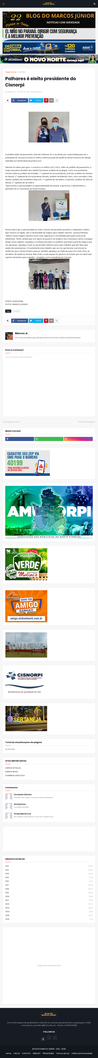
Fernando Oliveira (23, 794)
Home (8, 1053)
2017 (49, 885)
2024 (49, 911)
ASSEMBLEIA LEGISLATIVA (15, 775)
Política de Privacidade (82, 1053)
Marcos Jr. (21, 333)
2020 (49, 896)
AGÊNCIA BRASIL (11, 771)
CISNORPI (21, 72)
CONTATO (26, 1053)
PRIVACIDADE (48, 1053)
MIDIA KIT (37, 1053)
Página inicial (10, 72)
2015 (49, 877)
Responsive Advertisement (49, 965)
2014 (49, 873)
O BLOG (16, 1053)
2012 (49, 866)
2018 (49, 889)
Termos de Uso (63, 1053)
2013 (49, 870)
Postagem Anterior (12, 422)
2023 (49, 908)
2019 (49, 892)
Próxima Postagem (86, 422)
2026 (49, 919)
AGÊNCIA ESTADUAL (13, 768)
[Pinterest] (46, 100)
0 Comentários (35, 92)
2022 (49, 904)
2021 (49, 900)
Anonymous (20, 804)
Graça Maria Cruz (22, 814)
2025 (49, 915)
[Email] (51, 100)
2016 (49, 881)
